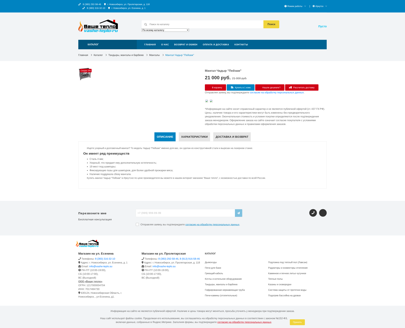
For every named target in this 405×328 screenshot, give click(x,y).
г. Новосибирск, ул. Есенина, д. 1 (129, 8)
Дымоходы (211, 262)
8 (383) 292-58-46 (91, 4)
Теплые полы (275, 278)
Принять (297, 322)
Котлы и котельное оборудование (223, 278)
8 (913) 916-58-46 (190, 258)
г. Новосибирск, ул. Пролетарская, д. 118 (128, 4)
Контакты (241, 44)
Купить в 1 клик (242, 87)
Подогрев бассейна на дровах (284, 295)
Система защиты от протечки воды (287, 290)
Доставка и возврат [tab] (232, 136)
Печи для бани (213, 267)
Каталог (98, 55)
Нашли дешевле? (271, 87)
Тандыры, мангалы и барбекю (126, 55)
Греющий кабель (214, 273)
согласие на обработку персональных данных (277, 92)
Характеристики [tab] (194, 136)
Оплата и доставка (216, 44)
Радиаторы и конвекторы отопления (288, 267)
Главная (150, 44)
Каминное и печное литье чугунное (287, 273)
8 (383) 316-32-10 (95, 8)
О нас (165, 44)
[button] (107, 44)
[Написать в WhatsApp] (323, 213)
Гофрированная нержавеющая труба (225, 290)
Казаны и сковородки (279, 284)
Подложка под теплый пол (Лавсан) (287, 262)
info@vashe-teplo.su (100, 266)
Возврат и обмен (185, 44)
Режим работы (295, 6)
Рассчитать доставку (304, 87)
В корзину (216, 87)
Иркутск (319, 6)
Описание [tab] (165, 136)
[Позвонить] (313, 213)
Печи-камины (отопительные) (221, 295)
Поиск (271, 24)
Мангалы (154, 55)
